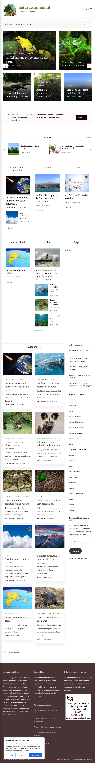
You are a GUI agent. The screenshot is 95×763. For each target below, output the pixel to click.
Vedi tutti (89, 137)
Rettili (71, 499)
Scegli (11, 755)
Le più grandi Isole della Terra (15, 272)
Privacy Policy (27, 759)
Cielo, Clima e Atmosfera (14, 379)
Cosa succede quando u (23, 24)
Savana (57, 438)
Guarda (81, 117)
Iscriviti (75, 551)
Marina (8, 59)
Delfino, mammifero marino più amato (54, 288)
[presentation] (5, 66)
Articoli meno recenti (11, 652)
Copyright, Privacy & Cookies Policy (81, 759)
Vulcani (71, 510)
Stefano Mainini (10, 207)
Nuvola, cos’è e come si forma (24, 215)
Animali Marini (42, 379)
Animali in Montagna (66, 37)
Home (58, 759)
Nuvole (9, 555)
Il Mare (70, 75)
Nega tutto (22, 755)
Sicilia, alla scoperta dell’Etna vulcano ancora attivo (46, 198)
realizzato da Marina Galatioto (12, 759)
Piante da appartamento (46, 79)
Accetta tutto (35, 755)
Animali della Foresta (45, 614)
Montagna (40, 552)
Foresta (59, 614)
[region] (24, 748)
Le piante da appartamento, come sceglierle (47, 86)
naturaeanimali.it (34, 7)
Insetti (71, 466)
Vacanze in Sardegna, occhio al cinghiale (16, 86)
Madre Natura (73, 477)
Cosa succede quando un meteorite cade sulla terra (17, 200)
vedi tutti (9, 282)
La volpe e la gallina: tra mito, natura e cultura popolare (78, 360)
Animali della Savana (45, 438)
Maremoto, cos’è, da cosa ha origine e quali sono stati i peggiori (47, 273)
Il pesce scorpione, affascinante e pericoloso (54, 303)
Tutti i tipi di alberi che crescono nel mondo (79, 352)
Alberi (8, 46)
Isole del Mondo (11, 614)
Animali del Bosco (13, 75)
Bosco (9, 79)
